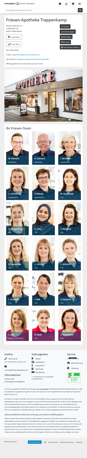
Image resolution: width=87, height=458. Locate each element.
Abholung (75, 368)
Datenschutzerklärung (67, 442)
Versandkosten (43, 389)
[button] (60, 4)
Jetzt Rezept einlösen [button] (71, 47)
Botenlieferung (77, 363)
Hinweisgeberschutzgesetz (14, 381)
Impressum (79, 442)
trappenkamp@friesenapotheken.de (26, 54)
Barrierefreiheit (53, 442)
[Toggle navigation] (80, 4)
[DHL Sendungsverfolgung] (75, 358)
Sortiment (65, 26)
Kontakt (66, 42)
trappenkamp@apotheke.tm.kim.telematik (32, 59)
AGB (45, 442)
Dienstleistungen (67, 32)
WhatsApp (67, 37)
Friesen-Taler (9, 379)
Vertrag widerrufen (35, 442)
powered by (8, 441)
